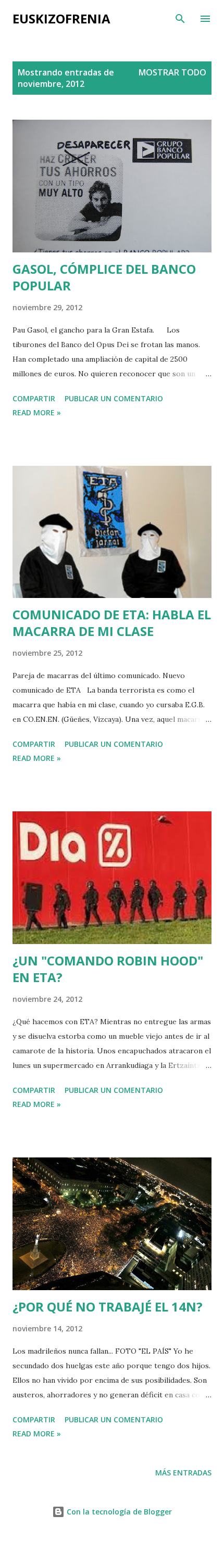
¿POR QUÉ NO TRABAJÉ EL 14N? (108, 1306)
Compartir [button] (34, 398)
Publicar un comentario (114, 398)
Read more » (37, 412)
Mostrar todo (172, 72)
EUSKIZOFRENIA (61, 18)
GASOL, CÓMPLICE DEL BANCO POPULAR (104, 277)
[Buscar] (180, 18)
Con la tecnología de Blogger (118, 1512)
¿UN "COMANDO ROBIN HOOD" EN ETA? (108, 969)
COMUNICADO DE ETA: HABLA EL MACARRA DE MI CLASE (112, 623)
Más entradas (183, 1473)
